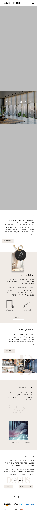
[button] (33, 3)
